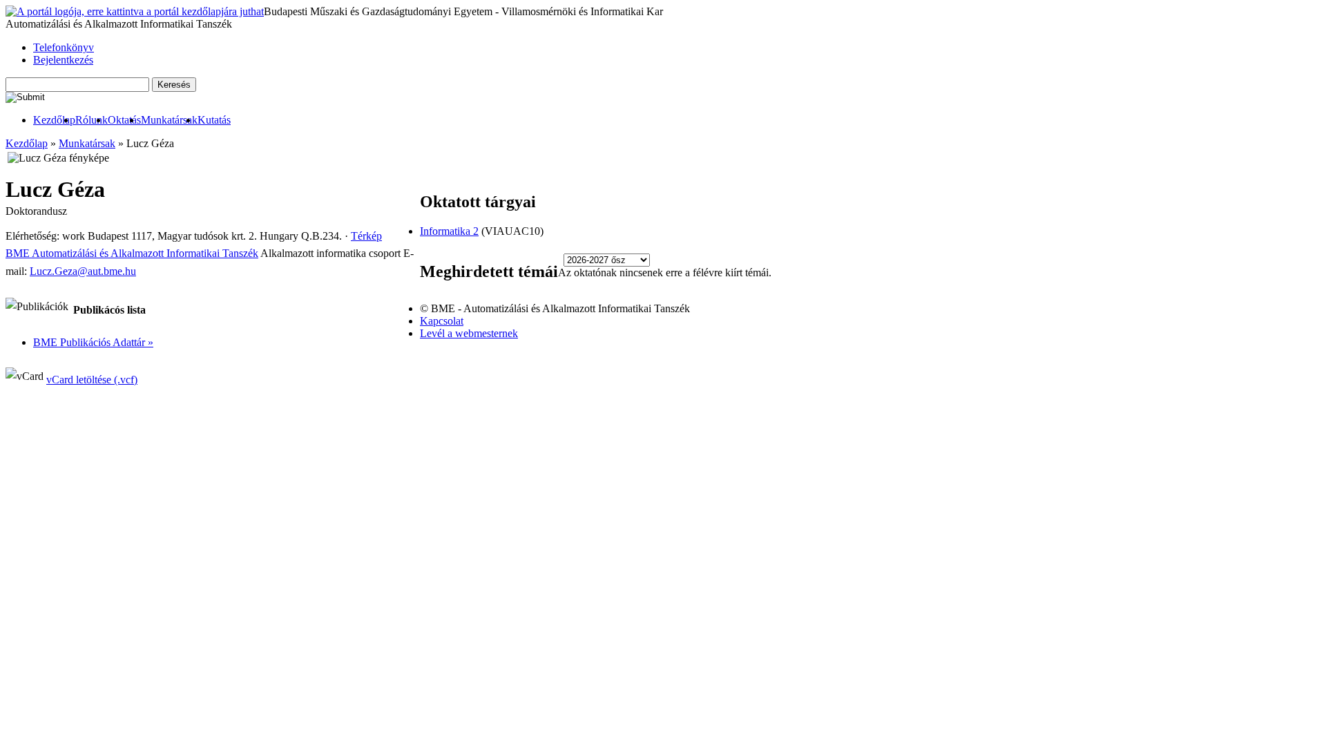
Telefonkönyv (63, 47)
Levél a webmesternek (469, 333)
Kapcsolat (441, 321)
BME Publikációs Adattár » (93, 342)
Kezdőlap (54, 120)
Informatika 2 (449, 231)
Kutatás (214, 120)
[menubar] (118, 120)
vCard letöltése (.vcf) (91, 379)
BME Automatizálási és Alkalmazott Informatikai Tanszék (132, 253)
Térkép (366, 236)
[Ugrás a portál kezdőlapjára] (135, 12)
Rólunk (91, 120)
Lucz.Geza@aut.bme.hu (83, 271)
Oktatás (124, 120)
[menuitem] (54, 120)
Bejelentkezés (63, 60)
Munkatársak (169, 120)
